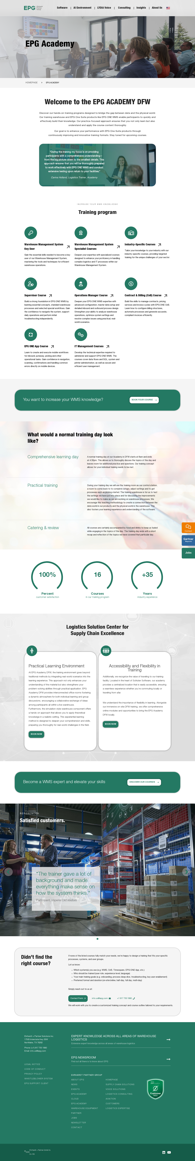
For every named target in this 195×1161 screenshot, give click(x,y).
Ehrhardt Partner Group (86, 1075)
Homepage (31, 83)
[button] (186, 872)
